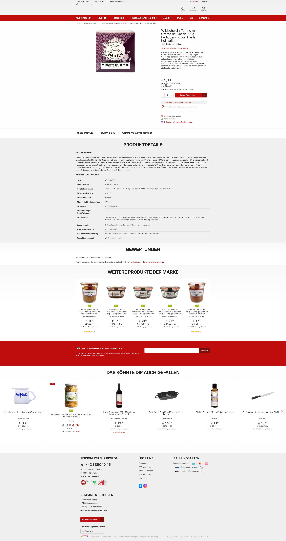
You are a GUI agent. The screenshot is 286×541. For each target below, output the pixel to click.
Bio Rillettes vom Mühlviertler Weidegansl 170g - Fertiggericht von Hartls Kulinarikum (170, 313)
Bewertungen (108, 133)
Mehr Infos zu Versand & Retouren (93, 510)
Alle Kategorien (83, 18)
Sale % (180, 18)
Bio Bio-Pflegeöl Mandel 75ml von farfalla (215, 412)
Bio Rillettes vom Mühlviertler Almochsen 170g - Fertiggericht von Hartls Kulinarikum (116, 313)
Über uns (142, 463)
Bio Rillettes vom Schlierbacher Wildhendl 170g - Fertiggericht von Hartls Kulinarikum (143, 313)
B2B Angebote (145, 467)
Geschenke (119, 18)
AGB (114, 537)
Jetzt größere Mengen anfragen (184, 89)
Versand (177, 83)
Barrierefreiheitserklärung (149, 537)
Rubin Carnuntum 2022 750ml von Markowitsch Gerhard (119, 413)
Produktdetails (85, 133)
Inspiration (204, 18)
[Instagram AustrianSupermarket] (145, 486)
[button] (163, 95)
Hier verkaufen (166, 87)
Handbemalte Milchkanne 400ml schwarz (23, 412)
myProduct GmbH (185, 537)
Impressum (95, 537)
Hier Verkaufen (145, 474)
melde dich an (135, 262)
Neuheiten (102, 18)
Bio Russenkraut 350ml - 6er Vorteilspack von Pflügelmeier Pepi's (71, 416)
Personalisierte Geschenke (143, 18)
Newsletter (143, 478)
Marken (166, 18)
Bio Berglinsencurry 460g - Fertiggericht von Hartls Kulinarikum (89, 312)
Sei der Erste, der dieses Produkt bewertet (174, 48)
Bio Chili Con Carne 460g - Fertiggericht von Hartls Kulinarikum (197, 312)
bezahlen (172, 119)
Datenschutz (106, 537)
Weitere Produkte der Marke (137, 133)
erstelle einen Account (155, 262)
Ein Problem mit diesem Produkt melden (178, 122)
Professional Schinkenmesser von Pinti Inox (262, 412)
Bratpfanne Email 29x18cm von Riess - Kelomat (167, 413)
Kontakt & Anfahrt (146, 471)
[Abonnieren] (204, 350)
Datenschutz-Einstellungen (128, 537)
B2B (191, 18)
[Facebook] (140, 486)
